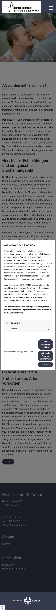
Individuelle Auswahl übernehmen (45, 356)
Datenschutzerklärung (12, 352)
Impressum (28, 352)
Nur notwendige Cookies (45, 344)
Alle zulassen (45, 365)
